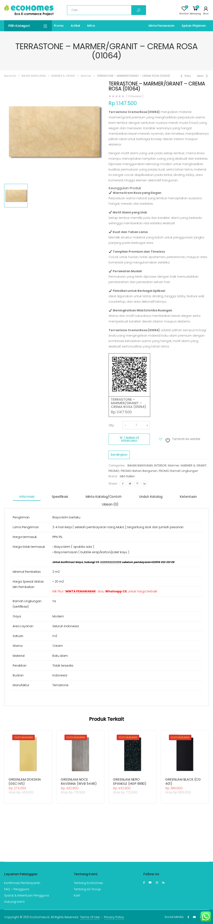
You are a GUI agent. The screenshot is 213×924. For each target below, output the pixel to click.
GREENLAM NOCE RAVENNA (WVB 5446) (79, 781)
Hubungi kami (14, 902)
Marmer (86, 76)
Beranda (10, 76)
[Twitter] (130, 483)
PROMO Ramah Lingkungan (178, 471)
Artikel (75, 26)
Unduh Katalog (150, 496)
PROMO (114, 471)
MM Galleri (127, 476)
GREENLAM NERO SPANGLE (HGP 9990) (129, 781)
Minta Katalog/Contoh (103, 496)
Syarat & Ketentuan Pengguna (26, 895)
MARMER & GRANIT (63, 76)
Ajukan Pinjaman (194, 26)
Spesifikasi (60, 496)
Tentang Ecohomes (88, 883)
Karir (77, 895)
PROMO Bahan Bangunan (139, 471)
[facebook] (144, 882)
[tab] (27, 497)
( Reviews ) (134, 96)
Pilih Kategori (19, 25)
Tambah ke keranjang (130, 439)
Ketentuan (188, 496)
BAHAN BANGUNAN (33, 76)
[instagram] (157, 882)
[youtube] (150, 882)
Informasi (26, 496)
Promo (59, 26)
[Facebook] (123, 483)
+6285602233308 (110, 562)
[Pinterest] (137, 483)
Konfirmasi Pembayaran (22, 883)
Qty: (111, 425)
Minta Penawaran (162, 26)
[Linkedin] (144, 483)
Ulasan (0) (110, 504)
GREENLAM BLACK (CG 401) (183, 781)
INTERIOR (160, 465)
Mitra (91, 26)
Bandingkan (119, 455)
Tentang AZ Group (87, 889)
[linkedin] (163, 882)
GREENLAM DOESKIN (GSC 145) (24, 781)
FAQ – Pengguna (16, 889)
